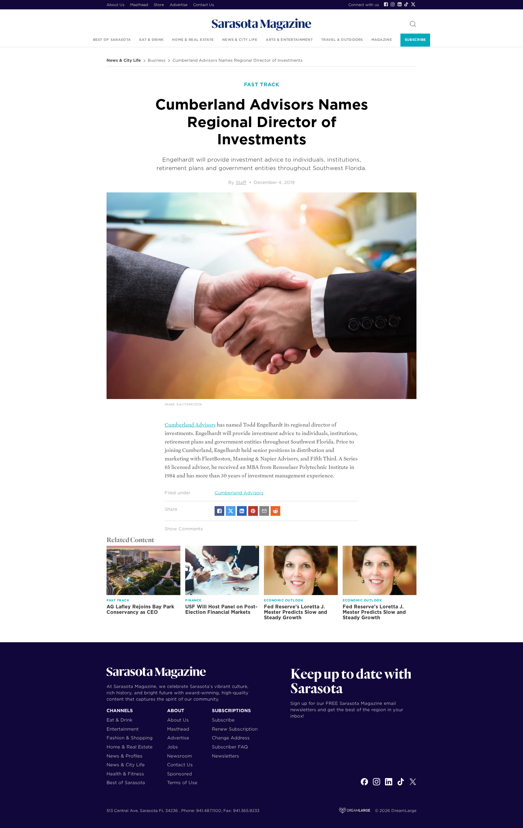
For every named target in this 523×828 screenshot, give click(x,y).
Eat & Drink (151, 40)
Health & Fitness (125, 773)
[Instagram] (392, 4)
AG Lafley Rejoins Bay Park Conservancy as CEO (140, 609)
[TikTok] (406, 4)
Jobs (172, 746)
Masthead (139, 4)
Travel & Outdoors (342, 40)
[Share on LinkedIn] (242, 511)
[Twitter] (413, 4)
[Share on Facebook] (219, 511)
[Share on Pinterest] (253, 511)
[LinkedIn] (399, 4)
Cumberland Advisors (190, 425)
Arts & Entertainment (289, 40)
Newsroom (179, 755)
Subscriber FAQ (230, 746)
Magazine (381, 40)
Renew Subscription (235, 728)
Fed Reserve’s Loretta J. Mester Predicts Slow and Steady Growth (295, 612)
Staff (241, 182)
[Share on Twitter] (230, 511)
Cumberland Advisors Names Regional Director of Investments (238, 60)
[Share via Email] (264, 511)
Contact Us (203, 4)
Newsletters (225, 755)
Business (157, 60)
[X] (412, 785)
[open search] (412, 24)
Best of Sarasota (112, 40)
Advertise (178, 4)
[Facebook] (386, 4)
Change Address (231, 737)
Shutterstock (189, 404)
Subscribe (415, 40)
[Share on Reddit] (275, 511)
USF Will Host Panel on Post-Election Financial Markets (221, 609)
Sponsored (179, 773)
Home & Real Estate (193, 40)
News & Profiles (125, 755)
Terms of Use (182, 782)
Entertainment (123, 728)
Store (159, 4)
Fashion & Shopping (130, 737)
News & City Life (239, 40)
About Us (115, 4)
